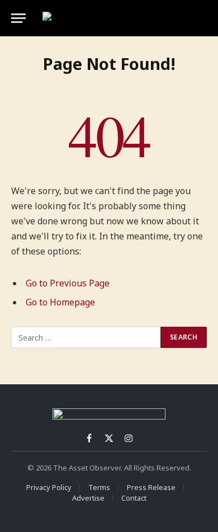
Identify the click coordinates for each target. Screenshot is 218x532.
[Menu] (18, 18)
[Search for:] (86, 337)
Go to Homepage (60, 302)
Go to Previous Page (68, 283)
